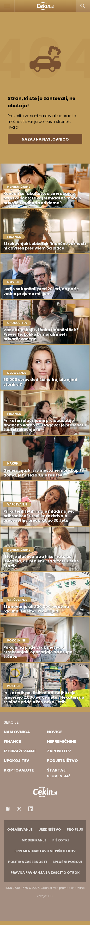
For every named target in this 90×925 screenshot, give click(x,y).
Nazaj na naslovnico (45, 139)
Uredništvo (49, 829)
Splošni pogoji (67, 861)
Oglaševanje (20, 829)
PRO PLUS (75, 829)
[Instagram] (31, 809)
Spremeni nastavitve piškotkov (45, 851)
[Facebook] (8, 809)
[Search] (83, 6)
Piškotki (60, 840)
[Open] (7, 6)
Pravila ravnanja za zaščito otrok (45, 872)
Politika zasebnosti (27, 861)
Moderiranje (34, 840)
